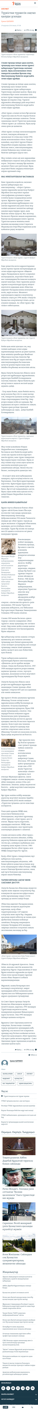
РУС (13, 1407)
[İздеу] (32, 1407)
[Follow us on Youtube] (13, 1388)
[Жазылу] (33, 1388)
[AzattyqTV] (23, 1407)
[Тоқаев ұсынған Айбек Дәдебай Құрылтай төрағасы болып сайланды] (19, 1146)
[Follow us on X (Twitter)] (8, 1388)
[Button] (18, 30)
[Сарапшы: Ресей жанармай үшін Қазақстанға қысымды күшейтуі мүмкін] (19, 1211)
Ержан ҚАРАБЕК (7, 21)
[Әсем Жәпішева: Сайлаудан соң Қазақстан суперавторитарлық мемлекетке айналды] (19, 1243)
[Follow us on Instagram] (18, 1388)
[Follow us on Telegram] (23, 1388)
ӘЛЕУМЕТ (5, 9)
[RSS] (28, 1388)
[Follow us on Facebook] (3, 1388)
